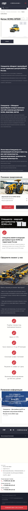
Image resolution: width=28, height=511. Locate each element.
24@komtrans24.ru (6, 468)
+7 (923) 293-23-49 (9, 485)
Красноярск (20, 3)
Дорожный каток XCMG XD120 (11, 196)
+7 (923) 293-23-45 (9, 489)
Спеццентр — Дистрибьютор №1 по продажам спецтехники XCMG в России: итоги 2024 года (14, 412)
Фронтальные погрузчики (7, 435)
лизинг (22, 207)
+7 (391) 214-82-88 (14, 3)
